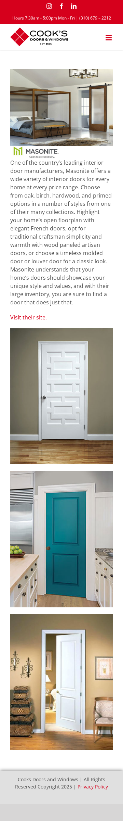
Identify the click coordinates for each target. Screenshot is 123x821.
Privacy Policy (93, 786)
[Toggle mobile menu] (109, 37)
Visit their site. (28, 317)
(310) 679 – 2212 (95, 18)
